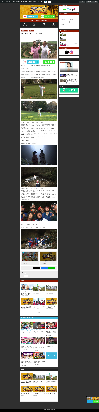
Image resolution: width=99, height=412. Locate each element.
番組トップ (25, 25)
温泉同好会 (71, 19)
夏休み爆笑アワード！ (25, 393)
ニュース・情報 (12, 1)
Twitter (67, 52)
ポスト (37, 267)
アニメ (30, 1)
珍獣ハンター (63, 16)
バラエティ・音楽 (19, 1)
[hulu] (49, 2)
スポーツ (27, 1)
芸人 (25, 273)
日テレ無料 (73, 9)
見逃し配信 (53, 25)
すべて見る (38, 312)
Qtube (73, 16)
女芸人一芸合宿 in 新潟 (37, 381)
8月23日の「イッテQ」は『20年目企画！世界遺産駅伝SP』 (27, 382)
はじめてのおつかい (64, 19)
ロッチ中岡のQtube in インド (39, 393)
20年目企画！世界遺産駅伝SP (51, 381)
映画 (24, 1)
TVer (31, 62)
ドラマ (7, 1)
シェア (45, 267)
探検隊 (68, 16)
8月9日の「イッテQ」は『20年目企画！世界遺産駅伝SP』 (51, 394)
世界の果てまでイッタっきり (65, 24)
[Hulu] (48, 16)
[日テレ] (2, 1)
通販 (41, 1)
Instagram (71, 52)
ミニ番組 (34, 1)
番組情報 (43, 25)
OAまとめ (31, 30)
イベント (38, 1)
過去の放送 (34, 25)
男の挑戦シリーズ (25, 30)
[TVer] (45, 2)
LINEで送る (52, 267)
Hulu (47, 62)
